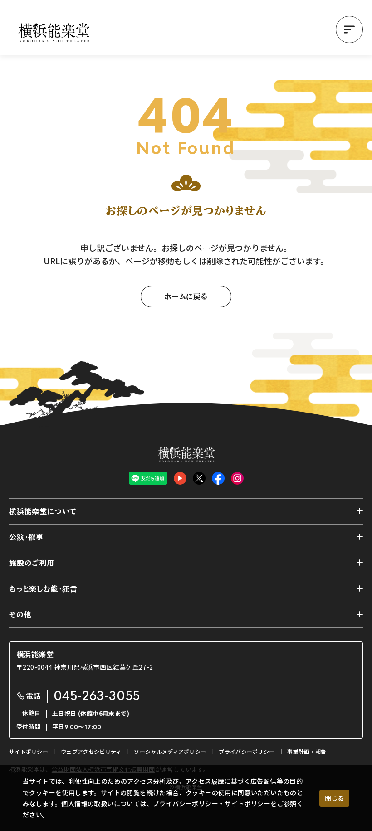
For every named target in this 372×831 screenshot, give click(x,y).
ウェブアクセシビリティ (91, 751)
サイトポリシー (247, 803)
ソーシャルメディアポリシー (170, 751)
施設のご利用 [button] (31, 563)
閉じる (334, 797)
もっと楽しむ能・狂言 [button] (43, 589)
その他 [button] (20, 614)
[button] (349, 29)
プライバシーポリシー (185, 803)
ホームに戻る (186, 296)
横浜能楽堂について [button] (43, 511)
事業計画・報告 (306, 751)
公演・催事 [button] (26, 537)
